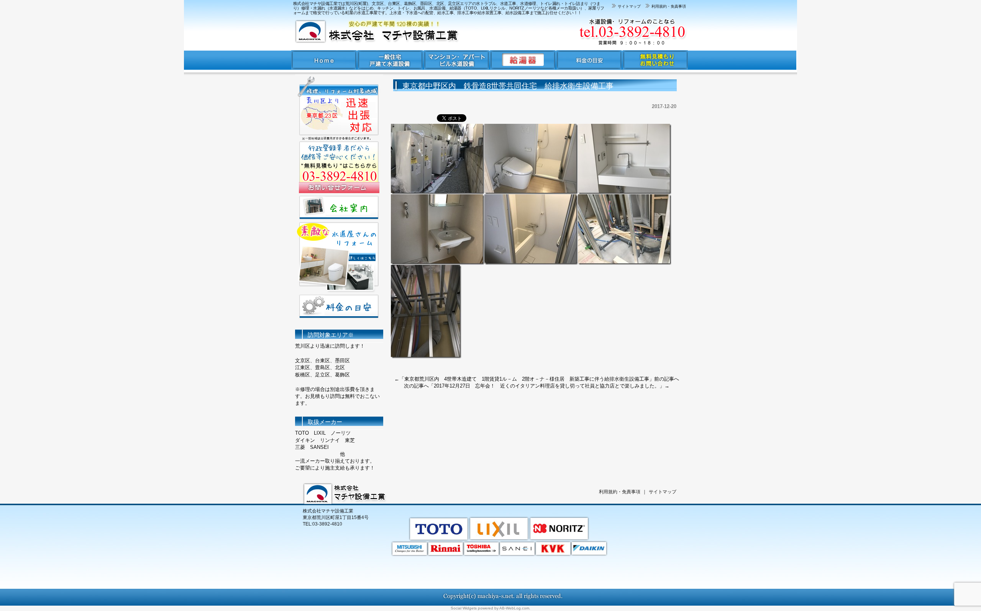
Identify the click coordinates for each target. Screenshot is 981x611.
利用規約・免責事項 (668, 6)
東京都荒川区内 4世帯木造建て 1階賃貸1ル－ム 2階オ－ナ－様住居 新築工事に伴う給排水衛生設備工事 (526, 379)
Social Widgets (464, 608)
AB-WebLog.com (514, 608)
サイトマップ (629, 6)
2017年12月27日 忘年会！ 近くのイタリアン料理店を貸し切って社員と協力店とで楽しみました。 (546, 386)
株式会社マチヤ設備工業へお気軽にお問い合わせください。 (590, 31)
